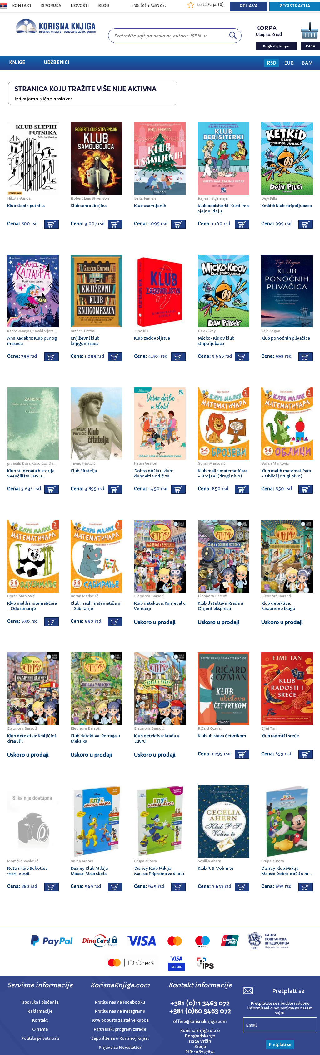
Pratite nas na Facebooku (120, 1002)
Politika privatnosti (40, 1038)
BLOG (103, 5)
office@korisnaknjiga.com (200, 1021)
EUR (289, 63)
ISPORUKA (51, 5)
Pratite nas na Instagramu (120, 1011)
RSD (271, 63)
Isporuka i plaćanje (40, 1002)
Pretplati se (280, 1044)
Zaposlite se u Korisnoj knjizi (120, 1038)
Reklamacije (40, 1011)
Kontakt (22, 5)
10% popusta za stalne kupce (120, 1020)
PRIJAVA (249, 6)
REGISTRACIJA (294, 6)
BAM (307, 63)
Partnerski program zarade (120, 1029)
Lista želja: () (210, 4)
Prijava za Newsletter (120, 1047)
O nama (40, 1029)
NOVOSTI (80, 5)
